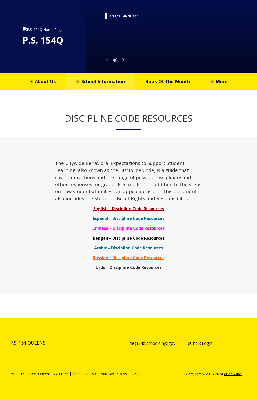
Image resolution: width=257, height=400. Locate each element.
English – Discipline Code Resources (128, 208)
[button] (107, 60)
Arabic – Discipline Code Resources (128, 248)
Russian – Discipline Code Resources (128, 257)
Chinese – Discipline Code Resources (128, 228)
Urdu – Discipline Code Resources (129, 267)
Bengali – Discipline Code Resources (128, 238)
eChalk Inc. (233, 374)
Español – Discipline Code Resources (128, 218)
